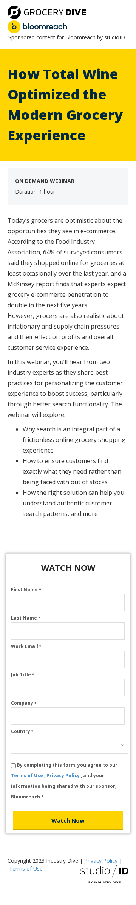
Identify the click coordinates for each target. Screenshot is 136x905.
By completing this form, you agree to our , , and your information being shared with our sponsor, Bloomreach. (64, 781)
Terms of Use (27, 775)
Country (22, 731)
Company (24, 703)
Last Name (25, 618)
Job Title (22, 674)
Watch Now (68, 820)
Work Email (26, 646)
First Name (26, 589)
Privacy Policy (63, 775)
